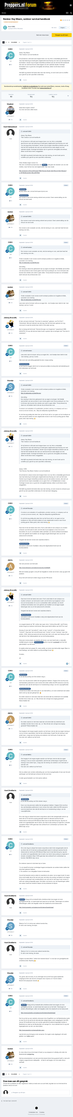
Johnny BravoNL (10, 318)
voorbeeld (56, 642)
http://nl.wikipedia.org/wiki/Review (29, 262)
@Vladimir (23, 189)
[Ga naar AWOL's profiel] (11, 567)
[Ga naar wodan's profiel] (11, 218)
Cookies (41, 1112)
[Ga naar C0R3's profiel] (5, 28)
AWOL (10, 560)
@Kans (44, 164)
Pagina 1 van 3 (27, 42)
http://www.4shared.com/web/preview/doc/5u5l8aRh (34, 567)
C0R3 (13, 26)
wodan (10, 212)
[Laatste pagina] (19, 42)
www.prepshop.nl (45, 88)
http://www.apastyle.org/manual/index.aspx (31, 1030)
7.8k (11, 396)
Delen (55, 27)
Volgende (14, 42)
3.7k (11, 575)
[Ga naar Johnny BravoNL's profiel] (11, 324)
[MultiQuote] (20, 80)
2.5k (11, 119)
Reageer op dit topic (61, 35)
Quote (25, 80)
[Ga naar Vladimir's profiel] (11, 110)
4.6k (11, 227)
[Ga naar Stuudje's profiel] (11, 387)
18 (11, 64)
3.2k (11, 333)
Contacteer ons (33, 1112)
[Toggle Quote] (22, 131)
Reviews (20, 28)
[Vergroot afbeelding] (34, 418)
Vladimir (10, 104)
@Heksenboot (24, 195)
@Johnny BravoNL (25, 688)
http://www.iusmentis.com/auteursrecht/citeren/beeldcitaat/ (36, 907)
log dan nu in (53, 1083)
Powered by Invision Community (36, 1114)
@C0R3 (22, 899)
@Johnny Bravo (24, 364)
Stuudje (10, 380)
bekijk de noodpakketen (30, 86)
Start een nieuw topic (42, 35)
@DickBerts (23, 674)
